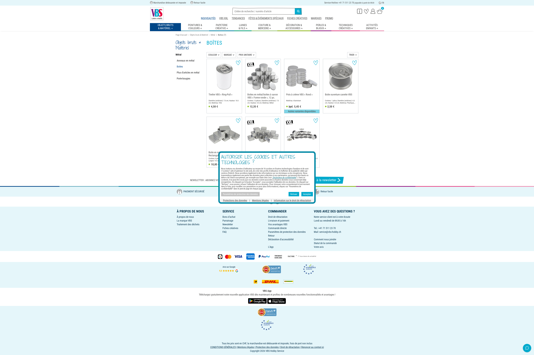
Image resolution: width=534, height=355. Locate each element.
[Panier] (379, 11)
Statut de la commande (325, 243)
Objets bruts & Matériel (199, 35)
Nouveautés (208, 18)
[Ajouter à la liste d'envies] (238, 62)
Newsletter (227, 224)
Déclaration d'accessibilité (281, 239)
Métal (213, 35)
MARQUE (228, 55)
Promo (329, 18)
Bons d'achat (228, 216)
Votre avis (319, 246)
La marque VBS (184, 220)
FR (383, 3)
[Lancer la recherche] (298, 11)
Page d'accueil (181, 35)
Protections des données (235, 200)
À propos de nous (185, 216)
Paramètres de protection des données (287, 231)
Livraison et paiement (278, 220)
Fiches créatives (297, 18)
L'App (271, 246)
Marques (316, 18)
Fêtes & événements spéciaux (266, 18)
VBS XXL (223, 18)
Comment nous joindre (325, 239)
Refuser (293, 194)
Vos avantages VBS (277, 224)
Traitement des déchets (188, 224)
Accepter (307, 194)
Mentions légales (260, 200)
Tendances (238, 18)
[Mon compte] (373, 11)
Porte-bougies (183, 78)
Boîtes (180, 66)
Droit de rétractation (277, 216)
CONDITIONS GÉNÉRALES (223, 347)
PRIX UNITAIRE (245, 55)
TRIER (351, 55)
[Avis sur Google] (229, 269)
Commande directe (277, 228)
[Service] (359, 11)
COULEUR (212, 55)
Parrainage (227, 220)
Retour (271, 235)
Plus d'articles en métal (188, 72)
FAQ (224, 231)
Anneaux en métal (185, 60)
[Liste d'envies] (366, 11)
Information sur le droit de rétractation (292, 200)
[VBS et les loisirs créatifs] (157, 14)
